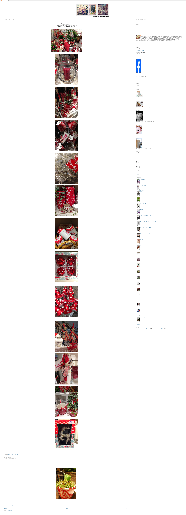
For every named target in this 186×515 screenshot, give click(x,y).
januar (138, 167)
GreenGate (177, 328)
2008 (137, 174)
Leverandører (146, 330)
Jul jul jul (6, 20)
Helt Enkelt (138, 208)
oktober (138, 158)
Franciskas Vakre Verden (140, 232)
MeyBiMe (138, 316)
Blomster (148, 328)
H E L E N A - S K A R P (140, 250)
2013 (137, 153)
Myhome (138, 214)
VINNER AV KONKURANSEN (10, 458)
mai (137, 162)
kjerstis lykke (138, 281)
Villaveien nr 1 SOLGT (143, 257)
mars (138, 165)
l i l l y (141, 263)
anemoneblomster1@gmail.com (140, 50)
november (138, 154)
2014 (137, 152)
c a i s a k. (138, 202)
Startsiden (66, 508)
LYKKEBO (138, 324)
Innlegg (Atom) (10, 510)
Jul (139, 330)
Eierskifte (167, 328)
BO (137, 238)
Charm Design (139, 184)
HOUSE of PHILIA (139, 293)
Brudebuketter (154, 328)
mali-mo (138, 226)
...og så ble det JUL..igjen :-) (143, 317)
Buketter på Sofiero (142, 179)
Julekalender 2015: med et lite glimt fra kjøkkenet (146, 227)
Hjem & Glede (139, 244)
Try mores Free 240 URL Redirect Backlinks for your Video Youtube (148, 221)
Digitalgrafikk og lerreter (143, 185)
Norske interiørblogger (140, 314)
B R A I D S (141, 239)
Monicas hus (138, 269)
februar (138, 166)
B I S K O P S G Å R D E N (140, 190)
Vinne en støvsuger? (142, 308)
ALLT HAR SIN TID (143, 203)
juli (137, 160)
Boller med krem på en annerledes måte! (145, 233)
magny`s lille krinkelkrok (140, 220)
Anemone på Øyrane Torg (138, 328)
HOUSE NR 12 (139, 275)
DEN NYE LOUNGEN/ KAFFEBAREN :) (145, 215)
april (138, 163)
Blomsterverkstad (139, 178)
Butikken (162, 328)
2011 (137, 170)
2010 (137, 171)
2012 (137, 169)
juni (138, 161)
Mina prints (141, 209)
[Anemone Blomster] (138, 72)
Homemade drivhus (142, 275)
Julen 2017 (141, 191)
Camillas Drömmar (139, 299)
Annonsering (143, 328)
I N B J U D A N (142, 251)
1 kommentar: (16, 454)
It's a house (138, 287)
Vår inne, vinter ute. (142, 302)
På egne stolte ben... (142, 269)
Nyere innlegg (6, 508)
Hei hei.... (141, 245)
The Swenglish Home (139, 196)
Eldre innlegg (126, 508)
